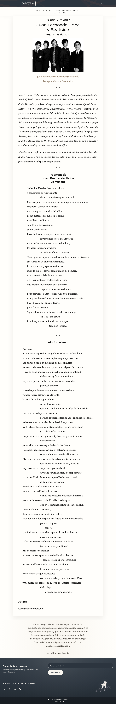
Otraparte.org (41, 10)
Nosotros (7, 683)
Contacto (32, 683)
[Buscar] (72, 3)
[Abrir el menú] (101, 3)
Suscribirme (55, 672)
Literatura (67, 10)
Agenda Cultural (55, 10)
